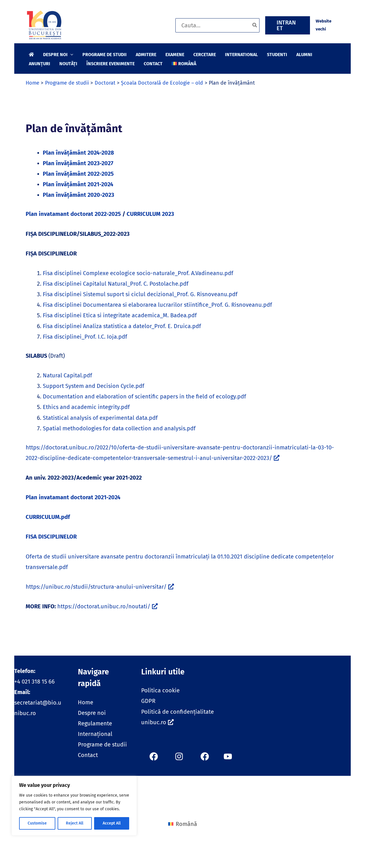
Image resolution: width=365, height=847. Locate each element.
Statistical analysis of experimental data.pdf (100, 417)
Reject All (74, 823)
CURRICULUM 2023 (150, 213)
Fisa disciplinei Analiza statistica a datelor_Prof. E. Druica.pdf (122, 326)
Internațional (95, 734)
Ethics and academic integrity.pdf (86, 407)
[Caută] (255, 25)
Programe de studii (102, 744)
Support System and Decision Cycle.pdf (93, 385)
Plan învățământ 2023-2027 (78, 163)
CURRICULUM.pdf (48, 516)
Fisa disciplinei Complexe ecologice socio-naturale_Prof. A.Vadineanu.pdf (138, 273)
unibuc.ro (153, 722)
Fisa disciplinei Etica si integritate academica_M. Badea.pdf (120, 315)
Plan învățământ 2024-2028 (78, 152)
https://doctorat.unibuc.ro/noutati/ (103, 606)
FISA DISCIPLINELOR (51, 536)
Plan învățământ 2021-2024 (78, 184)
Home (85, 702)
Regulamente (95, 723)
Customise (37, 823)
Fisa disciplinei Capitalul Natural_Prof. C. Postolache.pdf (115, 283)
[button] (287, 25)
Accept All (112, 823)
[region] (74, 806)
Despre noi (92, 712)
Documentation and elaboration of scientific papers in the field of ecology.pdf (144, 396)
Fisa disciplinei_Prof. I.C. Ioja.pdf (85, 336)
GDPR (148, 700)
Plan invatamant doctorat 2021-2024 (73, 497)
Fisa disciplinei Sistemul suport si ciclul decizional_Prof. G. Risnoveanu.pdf (140, 294)
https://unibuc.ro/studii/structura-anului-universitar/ (96, 586)
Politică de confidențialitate (177, 711)
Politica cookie (160, 690)
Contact (88, 755)
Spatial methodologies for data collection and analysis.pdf (119, 428)
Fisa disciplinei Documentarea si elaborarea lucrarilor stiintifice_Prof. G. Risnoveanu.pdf (157, 304)
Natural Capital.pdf (67, 375)
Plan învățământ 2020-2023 (78, 194)
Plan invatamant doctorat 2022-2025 (73, 213)
